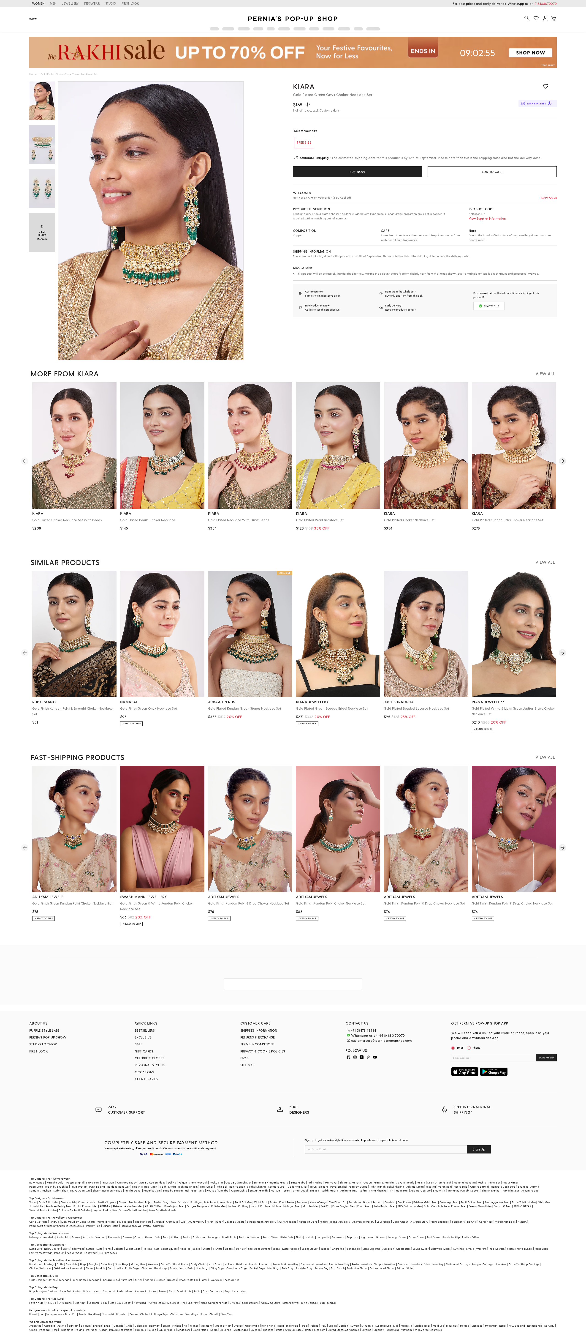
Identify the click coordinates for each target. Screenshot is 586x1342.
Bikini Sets (286, 1237)
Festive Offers (471, 1237)
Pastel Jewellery (362, 1264)
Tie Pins (147, 1248)
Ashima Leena (415, 1186)
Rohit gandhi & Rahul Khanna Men (211, 1202)
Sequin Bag (322, 1268)
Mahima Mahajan (465, 1182)
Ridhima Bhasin (188, 1186)
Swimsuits (338, 1237)
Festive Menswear (40, 1252)
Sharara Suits (110, 1279)
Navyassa (140, 1302)
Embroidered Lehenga (86, 1279)
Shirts (66, 1248)
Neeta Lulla (460, 1186)
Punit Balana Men (471, 1202)
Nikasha (431, 1186)
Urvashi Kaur (511, 1190)
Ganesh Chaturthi (141, 1314)
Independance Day (58, 1314)
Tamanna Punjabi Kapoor (464, 1190)
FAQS (244, 1058)
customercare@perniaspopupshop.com (381, 1040)
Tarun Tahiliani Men (524, 1202)
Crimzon (158, 1225)
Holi (42, 1314)
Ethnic (470, 1248)
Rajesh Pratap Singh (144, 1186)
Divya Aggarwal (80, 1190)
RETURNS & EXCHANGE (257, 1037)
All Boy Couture (270, 1302)
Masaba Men (311, 1206)
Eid (74, 1314)
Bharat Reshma (372, 1202)
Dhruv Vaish (68, 1202)
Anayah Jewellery (363, 1221)
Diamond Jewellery (410, 1264)
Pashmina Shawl (357, 1268)
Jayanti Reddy (405, 1182)
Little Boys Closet (120, 1302)
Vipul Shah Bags (505, 1221)
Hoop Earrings (530, 1264)
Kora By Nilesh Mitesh (162, 1210)
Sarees (76, 1237)
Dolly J (172, 1182)
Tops (166, 1237)
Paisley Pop (93, 1225)
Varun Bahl (445, 1186)
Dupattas (352, 1237)
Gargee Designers (198, 1206)
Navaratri (108, 1314)
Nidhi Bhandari (440, 1221)
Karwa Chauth (210, 1314)
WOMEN (38, 3)
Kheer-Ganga (318, 1202)
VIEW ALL (545, 373)
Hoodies (185, 1248)
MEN (53, 3)
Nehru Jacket (52, 1248)
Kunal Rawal (286, 1202)
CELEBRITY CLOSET (149, 1058)
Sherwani (78, 1248)
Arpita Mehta (239, 1190)
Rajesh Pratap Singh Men (160, 1202)
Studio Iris (439, 1190)
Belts (111, 1268)
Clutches (146, 1268)
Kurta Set (126, 1279)
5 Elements (458, 1221)
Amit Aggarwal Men (497, 1202)
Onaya (368, 1182)
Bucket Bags (257, 1268)
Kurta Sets (63, 1237)
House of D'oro (308, 1221)
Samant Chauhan (40, 1190)
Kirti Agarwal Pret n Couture (300, 1302)
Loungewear (421, 1248)
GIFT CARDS (144, 1051)
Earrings (49, 1264)
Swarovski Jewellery (314, 1264)
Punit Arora (364, 1206)
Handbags (160, 1268)
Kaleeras (153, 1264)
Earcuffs (166, 1264)
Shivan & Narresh (350, 1182)
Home (33, 74)
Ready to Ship (451, 1237)
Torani (286, 1190)
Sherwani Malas (441, 1248)
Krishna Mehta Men (425, 1202)
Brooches (111, 1252)
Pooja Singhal (75, 1182)
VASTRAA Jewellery (192, 1221)
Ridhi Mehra (315, 1182)
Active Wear (74, 1252)
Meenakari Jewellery (286, 1264)
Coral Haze (486, 1221)
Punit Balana (97, 1186)
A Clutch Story (419, 1221)
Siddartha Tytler (297, 1186)
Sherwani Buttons (259, 1248)
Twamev (302, 1202)
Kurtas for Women (94, 1237)
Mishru (482, 1182)
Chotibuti (81, 1302)
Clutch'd (159, 1221)
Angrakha (338, 1248)
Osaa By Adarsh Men (238, 1182)
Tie (101, 1252)
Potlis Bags (132, 1268)
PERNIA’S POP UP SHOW (47, 1037)
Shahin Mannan (491, 1190)
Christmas (176, 1314)
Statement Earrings (458, 1264)
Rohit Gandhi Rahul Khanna (387, 1186)
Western (481, 1248)
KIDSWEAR (92, 3)
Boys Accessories (235, 1291)
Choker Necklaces (40, 1268)
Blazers (229, 1248)
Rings (83, 1264)
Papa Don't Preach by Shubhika (48, 1186)
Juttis (119, 1268)
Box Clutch (338, 1268)
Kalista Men (218, 1206)
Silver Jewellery (433, 1264)
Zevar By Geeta (235, 1221)
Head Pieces (180, 1264)
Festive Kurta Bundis (519, 1248)
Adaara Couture (420, 1190)
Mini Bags (273, 1268)
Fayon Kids (36, 1302)
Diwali (33, 1314)
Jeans (276, 1248)
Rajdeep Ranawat (118, 1186)
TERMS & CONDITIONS (257, 1044)
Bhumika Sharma (528, 1186)
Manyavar (331, 1182)
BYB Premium (328, 1302)
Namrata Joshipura (503, 1186)
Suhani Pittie (110, 1225)
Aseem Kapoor (530, 1190)
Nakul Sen (494, 1182)
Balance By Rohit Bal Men (75, 1210)
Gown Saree (416, 1237)
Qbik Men (544, 1202)
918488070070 (545, 3)
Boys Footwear (212, 1291)
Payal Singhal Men (343, 1206)
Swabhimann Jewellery (261, 1221)
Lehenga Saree (397, 1237)
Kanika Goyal (133, 1190)
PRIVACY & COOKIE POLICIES (262, 1051)
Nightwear (367, 1237)
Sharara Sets (152, 1237)
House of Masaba (217, 1190)
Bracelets (71, 1264)
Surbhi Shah (60, 1190)
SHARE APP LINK (546, 1057)
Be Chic (472, 1221)
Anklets (229, 1264)
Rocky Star (216, 1182)
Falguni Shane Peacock (193, 1182)
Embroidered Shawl (382, 1268)
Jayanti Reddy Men (105, 1210)
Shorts (206, 1248)
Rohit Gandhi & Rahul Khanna (247, 1186)
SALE (138, 1044)
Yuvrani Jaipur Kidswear (163, 1302)
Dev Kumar (404, 1202)
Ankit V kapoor (107, 1202)
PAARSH (325, 1206)
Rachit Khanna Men (85, 1206)
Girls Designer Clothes (43, 1279)
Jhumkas (500, 1264)
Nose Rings (121, 1264)
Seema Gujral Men (480, 1206)
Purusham (355, 1202)
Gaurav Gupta (358, 1186)
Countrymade (86, 1202)
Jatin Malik (36, 1206)
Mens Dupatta (371, 1248)
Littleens (235, 1302)
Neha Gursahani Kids (214, 1302)
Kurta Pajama (290, 1248)
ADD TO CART (492, 172)
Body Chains (199, 1264)
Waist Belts (186, 1268)
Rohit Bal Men (243, 1202)
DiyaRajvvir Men (174, 1206)
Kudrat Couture (260, 1206)
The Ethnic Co (337, 1202)
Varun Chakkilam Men (133, 1210)
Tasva (33, 1202)
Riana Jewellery (340, 1221)
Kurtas (90, 1248)
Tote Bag (287, 1268)
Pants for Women (249, 1237)
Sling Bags (217, 1268)
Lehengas (35, 1237)
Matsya (275, 1190)
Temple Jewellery (385, 1264)
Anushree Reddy (127, 1182)
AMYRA (522, 1221)
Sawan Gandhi (259, 1190)
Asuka (273, 1202)
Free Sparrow (190, 1302)
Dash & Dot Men (49, 1202)
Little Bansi (65, 1302)
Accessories (403, 1248)
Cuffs (60, 1264)
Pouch (173, 1268)
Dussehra (122, 1314)
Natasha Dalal (55, 1182)
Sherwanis (114, 1237)
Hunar (219, 1221)
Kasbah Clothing (238, 1206)
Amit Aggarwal (479, 1186)
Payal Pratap (79, 1186)
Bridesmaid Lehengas (206, 1237)
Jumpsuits (323, 1237)
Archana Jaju (348, 1190)
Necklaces (35, 1264)
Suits (99, 1248)
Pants (108, 1248)
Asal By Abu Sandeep (152, 1182)
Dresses (127, 1237)
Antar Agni (108, 1182)
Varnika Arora (106, 1221)
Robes (196, 1248)
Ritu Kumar (207, 1186)
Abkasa (117, 1206)
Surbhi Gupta (329, 1190)
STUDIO (110, 3)
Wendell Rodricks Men (43, 1210)
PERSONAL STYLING (150, 1065)
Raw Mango (36, 1182)
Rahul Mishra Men (384, 1206)
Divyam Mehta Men (131, 1202)
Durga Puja (161, 1314)
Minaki (324, 1221)
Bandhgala (353, 1248)
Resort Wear (270, 1237)
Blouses (381, 1237)
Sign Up (478, 1149)
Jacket (152, 1291)
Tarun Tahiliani (319, 1186)
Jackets (310, 1237)
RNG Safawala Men (410, 1206)
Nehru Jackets (92, 1291)
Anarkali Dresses (155, 1279)
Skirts (299, 1237)
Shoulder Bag (304, 1268)
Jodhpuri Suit (310, 1248)
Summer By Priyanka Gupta (271, 1182)
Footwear (90, 1252)
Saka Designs (250, 1302)
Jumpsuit (388, 1248)
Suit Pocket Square (166, 1248)
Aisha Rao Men (133, 1206)
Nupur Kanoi (510, 1182)
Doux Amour (400, 1221)
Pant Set (59, 1252)
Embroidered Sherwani (131, 1291)
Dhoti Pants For (188, 1279)
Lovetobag (384, 1221)
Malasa (314, 1190)
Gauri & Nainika (384, 1182)
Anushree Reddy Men (58, 1206)
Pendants (265, 1264)
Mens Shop (541, 1248)
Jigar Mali (402, 1190)
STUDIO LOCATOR (43, 1044)
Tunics (186, 1237)
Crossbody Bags (236, 1268)
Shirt (172, 1291)
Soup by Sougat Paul (176, 1190)
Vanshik (183, 1202)
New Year (227, 1314)
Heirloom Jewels (246, 1264)
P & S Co (51, 1302)
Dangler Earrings (482, 1264)
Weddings (191, 1314)
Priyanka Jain (152, 1190)
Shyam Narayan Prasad (107, 1190)
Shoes (89, 1268)
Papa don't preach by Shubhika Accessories (56, 1225)
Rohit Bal (221, 1186)
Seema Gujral (276, 1186)
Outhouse (172, 1221)
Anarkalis (49, 1237)
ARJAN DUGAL (153, 1206)
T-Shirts (217, 1248)
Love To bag (125, 1221)
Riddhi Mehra (168, 1186)
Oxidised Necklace (65, 1268)
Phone (476, 1047)
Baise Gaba (298, 1182)
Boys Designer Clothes (43, 1291)
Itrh (391, 1190)
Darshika (390, 1202)
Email (460, 1047)
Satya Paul (92, 1182)
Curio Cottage (38, 1221)
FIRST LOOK (130, 3)
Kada (80, 1268)
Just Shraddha (287, 1221)
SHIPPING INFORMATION (258, 1030)
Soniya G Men (502, 1206)
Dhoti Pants (229, 1237)
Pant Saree (433, 1237)
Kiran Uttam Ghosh (439, 1182)
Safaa (363, 1190)
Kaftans (176, 1237)
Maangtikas (138, 1264)
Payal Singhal (338, 1186)
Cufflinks (458, 1248)
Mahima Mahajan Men (286, 1206)
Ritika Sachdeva (131, 1225)
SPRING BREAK (522, 1206)
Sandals (100, 1268)
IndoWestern (497, 1248)
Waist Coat (133, 1248)
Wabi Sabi (260, 1202)
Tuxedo (325, 1248)
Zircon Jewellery (339, 1264)
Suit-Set (241, 1248)
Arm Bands (216, 1264)
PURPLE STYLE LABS (44, 1030)
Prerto (147, 1225)
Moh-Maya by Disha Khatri (78, 1221)
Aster (210, 1221)
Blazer (163, 1291)
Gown (138, 1237)
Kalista (421, 1182)
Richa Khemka (378, 1190)
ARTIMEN (105, 1206)
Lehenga (64, 1279)
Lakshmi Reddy (98, 1302)
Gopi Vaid (197, 1190)
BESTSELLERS (145, 1030)
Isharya (54, 1221)
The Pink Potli (143, 1221)
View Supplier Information (487, 218)
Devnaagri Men (449, 1202)
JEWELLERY (70, 3)
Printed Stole (404, 1268)
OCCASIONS (144, 1072)
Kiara (304, 86)
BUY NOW (357, 172)
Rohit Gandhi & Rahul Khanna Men (445, 1206)
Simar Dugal (300, 1190)
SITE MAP (247, 1065)
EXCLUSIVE (143, 1037)
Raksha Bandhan (89, 1314)
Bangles (93, 1264)
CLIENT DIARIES (146, 1079)
